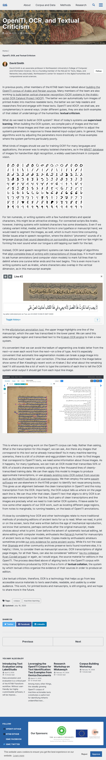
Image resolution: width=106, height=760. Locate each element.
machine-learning (31, 601)
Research (81, 5)
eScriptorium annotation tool (27, 329)
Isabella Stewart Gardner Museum (88, 43)
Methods (65, 5)
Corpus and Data (45, 5)
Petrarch (69, 534)
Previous (27, 641)
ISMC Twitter (13, 744)
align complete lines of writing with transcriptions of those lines (45, 253)
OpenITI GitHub (13, 729)
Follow (99, 71)
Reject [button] (84, 754)
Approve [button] (96, 754)
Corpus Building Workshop (89, 665)
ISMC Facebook (14, 739)
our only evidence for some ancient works (50, 541)
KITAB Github (12, 734)
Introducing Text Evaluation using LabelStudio (12, 666)
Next (78, 641)
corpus (17, 601)
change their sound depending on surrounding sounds (45, 239)
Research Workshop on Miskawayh (62, 666)
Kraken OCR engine (72, 337)
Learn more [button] (18, 755)
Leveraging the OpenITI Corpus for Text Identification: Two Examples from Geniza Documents (40, 669)
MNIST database (93, 149)
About (27, 5)
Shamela (13, 545)
